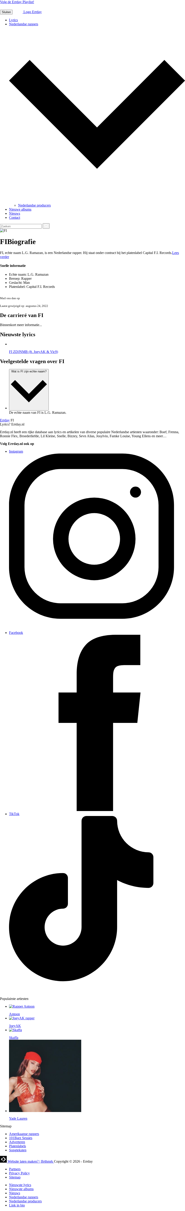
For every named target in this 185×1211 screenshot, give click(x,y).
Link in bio (17, 1205)
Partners (15, 1169)
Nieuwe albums (20, 209)
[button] (6, 12)
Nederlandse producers (34, 205)
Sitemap (15, 1177)
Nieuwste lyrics (20, 1185)
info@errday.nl (30, 298)
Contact (14, 217)
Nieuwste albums (21, 1189)
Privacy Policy (19, 1173)
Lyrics (13, 20)
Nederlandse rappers (23, 24)
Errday (5, 420)
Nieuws (14, 213)
